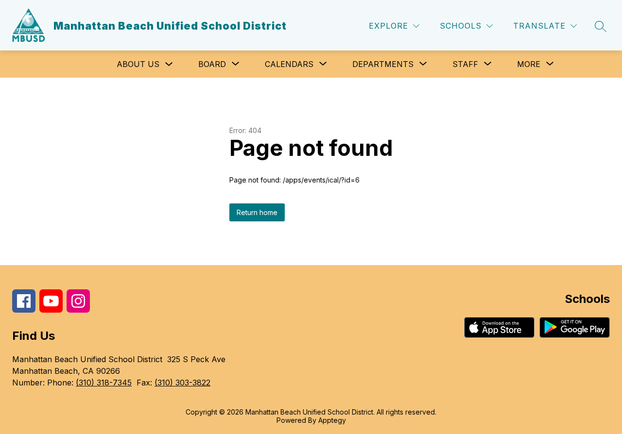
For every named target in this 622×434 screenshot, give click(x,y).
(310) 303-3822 (182, 382)
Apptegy (332, 420)
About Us (138, 64)
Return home (257, 212)
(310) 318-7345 (104, 382)
